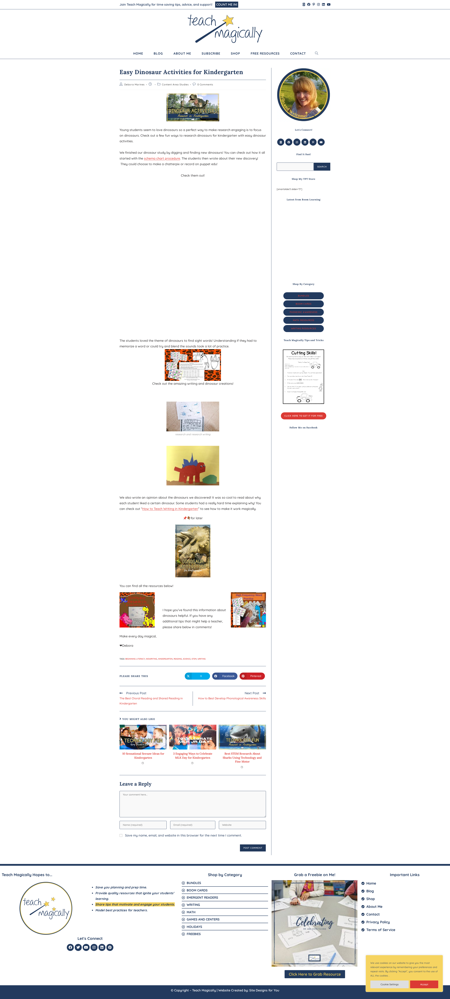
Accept (424, 984)
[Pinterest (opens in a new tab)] (313, 4)
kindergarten (165, 659)
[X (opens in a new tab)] (304, 4)
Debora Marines (134, 84)
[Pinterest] (313, 142)
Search (322, 166)
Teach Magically (204, 990)
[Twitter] (78, 947)
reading (178, 659)
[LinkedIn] (304, 142)
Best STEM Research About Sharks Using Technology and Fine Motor (242, 757)
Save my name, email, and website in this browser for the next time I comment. (183, 835)
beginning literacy (135, 659)
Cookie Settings (390, 984)
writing (202, 659)
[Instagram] (296, 142)
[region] (404, 973)
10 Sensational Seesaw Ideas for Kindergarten (143, 755)
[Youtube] (321, 142)
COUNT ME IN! (226, 4)
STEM (194, 659)
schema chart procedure (162, 158)
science (187, 659)
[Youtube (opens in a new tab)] (328, 4)
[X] (280, 142)
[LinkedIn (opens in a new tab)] (323, 4)
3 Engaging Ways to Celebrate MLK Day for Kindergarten (192, 755)
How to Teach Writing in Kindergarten (170, 509)
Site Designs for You (264, 990)
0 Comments (205, 84)
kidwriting (151, 659)
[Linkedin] (101, 947)
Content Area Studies (175, 84)
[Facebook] (288, 142)
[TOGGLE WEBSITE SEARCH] (316, 53)
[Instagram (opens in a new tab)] (318, 4)
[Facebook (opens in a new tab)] (308, 4)
